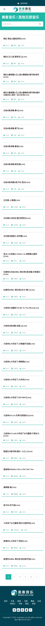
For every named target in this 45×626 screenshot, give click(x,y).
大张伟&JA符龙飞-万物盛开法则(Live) (19, 344)
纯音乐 (12, 604)
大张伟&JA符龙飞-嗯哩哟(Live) (16, 362)
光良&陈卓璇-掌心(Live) (13, 110)
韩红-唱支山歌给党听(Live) (14, 39)
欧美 (19, 601)
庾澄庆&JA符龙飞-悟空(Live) (15, 541)
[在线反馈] (30, 610)
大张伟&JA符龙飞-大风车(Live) (16, 380)
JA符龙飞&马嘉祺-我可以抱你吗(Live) (19, 523)
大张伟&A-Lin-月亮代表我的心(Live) (18, 415)
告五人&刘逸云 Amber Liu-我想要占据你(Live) (20, 255)
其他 (33, 604)
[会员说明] (18, 610)
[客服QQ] (26, 610)
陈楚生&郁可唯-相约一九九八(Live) (17, 451)
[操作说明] (22, 610)
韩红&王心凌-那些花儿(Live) (15, 57)
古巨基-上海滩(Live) (11, 200)
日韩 (26, 601)
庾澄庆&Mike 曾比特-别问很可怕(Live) (19, 559)
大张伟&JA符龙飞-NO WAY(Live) (17, 398)
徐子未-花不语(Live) (11, 505)
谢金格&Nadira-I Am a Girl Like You (18, 469)
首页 (6, 601)
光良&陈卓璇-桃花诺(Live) (14, 164)
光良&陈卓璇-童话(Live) (13, 146)
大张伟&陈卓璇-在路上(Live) (15, 326)
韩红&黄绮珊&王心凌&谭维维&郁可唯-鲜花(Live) (21, 76)
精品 (27, 604)
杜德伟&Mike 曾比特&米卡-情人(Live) (19, 290)
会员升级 (23, 3)
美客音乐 (9, 17)
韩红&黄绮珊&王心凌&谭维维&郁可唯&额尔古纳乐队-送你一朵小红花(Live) (21, 94)
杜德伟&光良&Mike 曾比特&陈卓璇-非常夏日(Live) (21, 273)
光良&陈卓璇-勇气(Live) (13, 128)
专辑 (20, 604)
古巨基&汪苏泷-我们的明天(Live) (17, 218)
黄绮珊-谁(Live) (9, 487)
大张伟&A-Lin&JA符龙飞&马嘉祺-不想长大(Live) (21, 435)
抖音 (39, 601)
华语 (12, 601)
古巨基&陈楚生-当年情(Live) (15, 236)
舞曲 (32, 601)
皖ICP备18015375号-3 (23, 620)
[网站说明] (14, 610)
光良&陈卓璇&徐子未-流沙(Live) (16, 182)
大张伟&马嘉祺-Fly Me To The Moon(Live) (21, 308)
